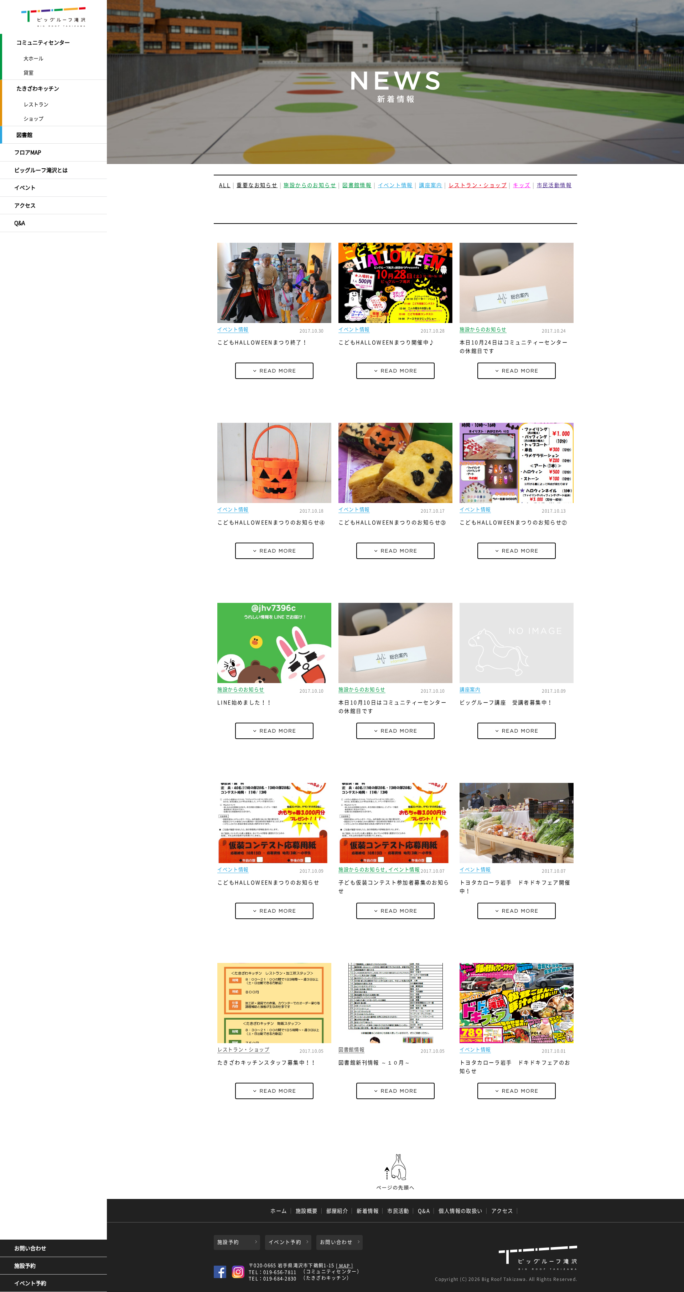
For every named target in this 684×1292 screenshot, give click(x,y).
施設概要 (307, 1211)
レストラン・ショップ (478, 185)
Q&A (19, 223)
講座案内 (430, 185)
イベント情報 (395, 185)
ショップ (33, 118)
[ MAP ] (344, 1266)
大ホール (33, 58)
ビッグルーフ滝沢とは (41, 170)
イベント (25, 187)
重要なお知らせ (257, 185)
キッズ (521, 185)
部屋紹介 (337, 1211)
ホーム (278, 1211)
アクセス (25, 205)
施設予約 (25, 1266)
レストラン (36, 104)
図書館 (24, 135)
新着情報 (368, 1211)
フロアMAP (27, 152)
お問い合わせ (30, 1248)
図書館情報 (357, 185)
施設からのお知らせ (310, 185)
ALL (224, 185)
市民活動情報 (554, 185)
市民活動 (398, 1211)
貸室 (28, 72)
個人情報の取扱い (461, 1211)
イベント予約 (30, 1283)
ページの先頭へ (395, 1172)
